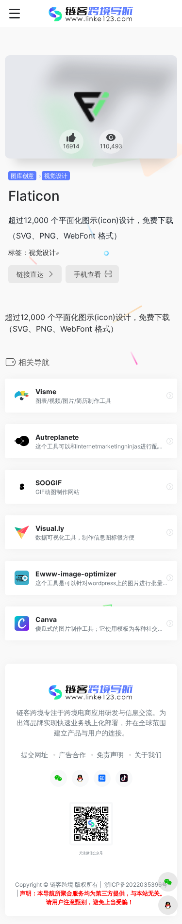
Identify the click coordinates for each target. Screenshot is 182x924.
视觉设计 (55, 175)
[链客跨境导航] (91, 13)
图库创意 (22, 175)
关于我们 (148, 754)
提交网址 (34, 754)
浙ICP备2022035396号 (135, 884)
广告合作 (72, 754)
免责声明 (110, 754)
